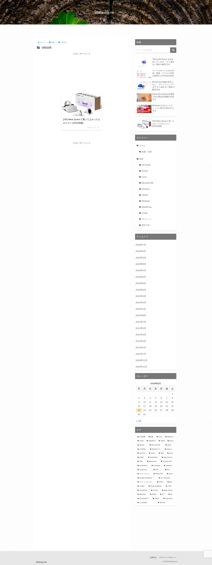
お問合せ (153, 557)
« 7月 (138, 421)
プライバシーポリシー (167, 557)
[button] (173, 50)
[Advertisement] (81, 73)
